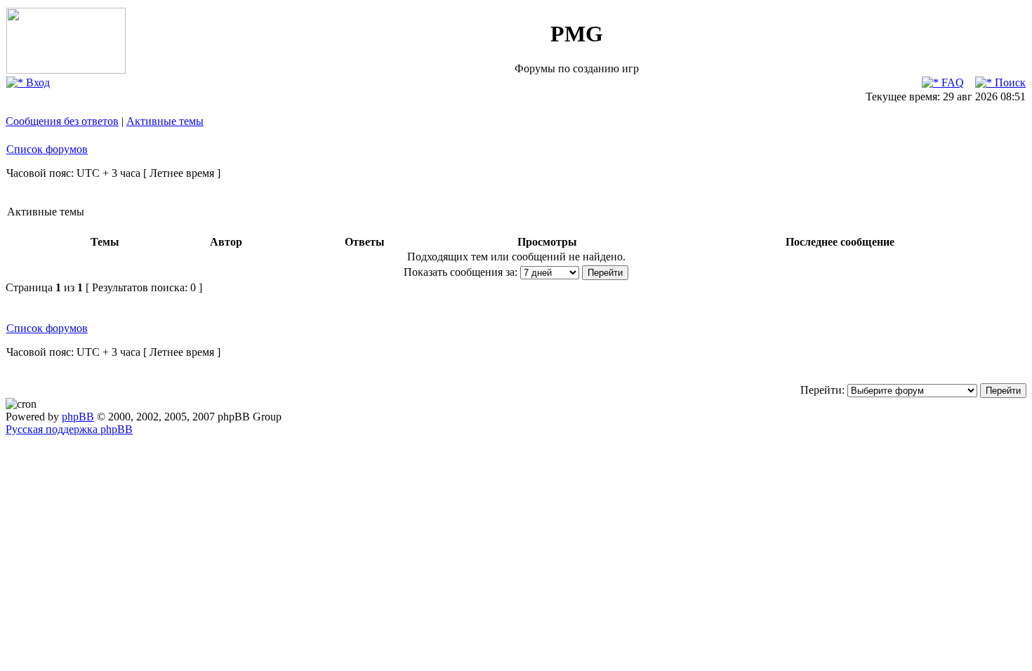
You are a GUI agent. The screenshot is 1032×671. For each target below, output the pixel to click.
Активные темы (165, 121)
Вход (36, 82)
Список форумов (47, 149)
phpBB (78, 417)
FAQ (951, 82)
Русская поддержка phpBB (69, 429)
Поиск (1009, 82)
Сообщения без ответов (62, 121)
